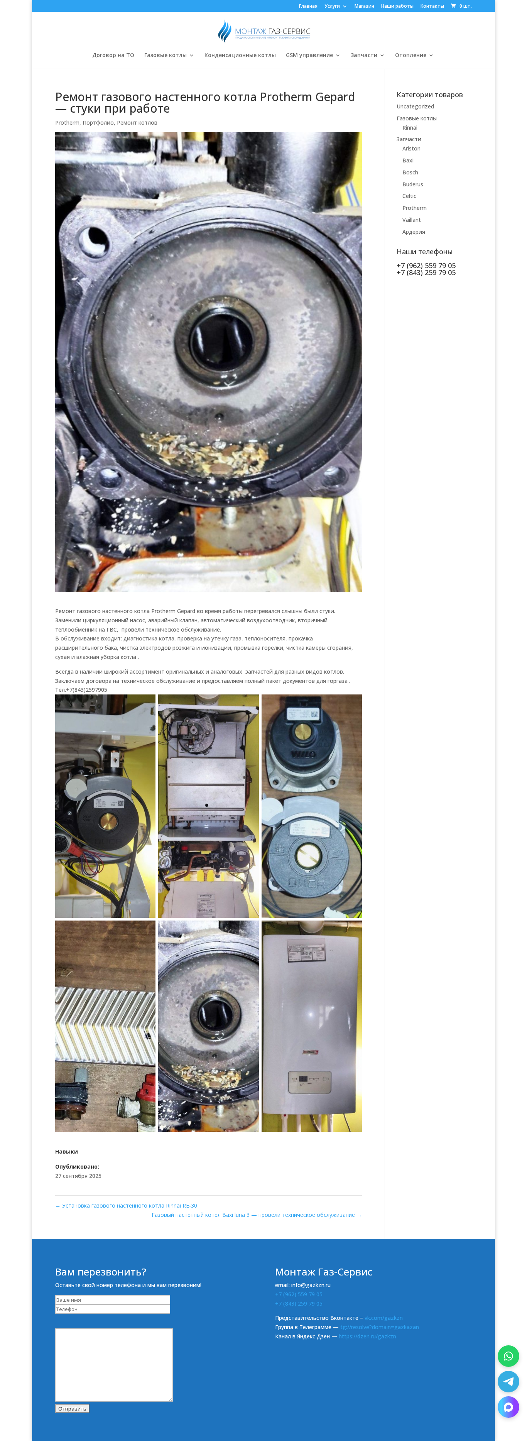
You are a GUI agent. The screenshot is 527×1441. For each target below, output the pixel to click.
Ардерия (413, 231)
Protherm (67, 122)
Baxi (408, 160)
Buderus (412, 184)
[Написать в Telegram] (508, 1381)
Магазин (364, 6)
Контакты (432, 6)
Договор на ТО (113, 55)
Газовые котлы (165, 55)
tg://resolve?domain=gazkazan (379, 1327)
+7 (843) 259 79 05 (299, 1303)
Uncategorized (415, 106)
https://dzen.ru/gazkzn (367, 1336)
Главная (308, 6)
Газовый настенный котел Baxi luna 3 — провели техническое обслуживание (257, 1214)
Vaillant (411, 219)
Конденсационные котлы (240, 55)
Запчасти (364, 55)
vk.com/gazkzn (384, 1317)
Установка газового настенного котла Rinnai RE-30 (126, 1205)
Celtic (409, 195)
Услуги (332, 6)
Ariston (411, 148)
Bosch (410, 172)
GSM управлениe (309, 55)
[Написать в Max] (508, 1407)
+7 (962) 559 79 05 (299, 1294)
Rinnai (409, 127)
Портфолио (98, 122)
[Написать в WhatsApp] (508, 1356)
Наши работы (397, 6)
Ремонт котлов (137, 122)
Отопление (410, 55)
